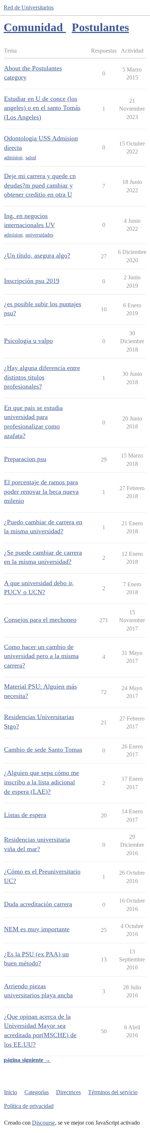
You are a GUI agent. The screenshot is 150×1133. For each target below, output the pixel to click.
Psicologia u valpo (28, 340)
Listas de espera (25, 814)
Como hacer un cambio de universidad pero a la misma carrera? (41, 656)
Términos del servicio (113, 1092)
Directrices (68, 1092)
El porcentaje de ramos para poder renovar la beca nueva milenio (41, 491)
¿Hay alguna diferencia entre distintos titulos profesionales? (42, 377)
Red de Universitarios (29, 7)
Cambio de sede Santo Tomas (43, 749)
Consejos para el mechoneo (40, 619)
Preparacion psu (25, 459)
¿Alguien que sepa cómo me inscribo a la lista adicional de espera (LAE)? (41, 782)
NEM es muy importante (37, 929)
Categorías (36, 1092)
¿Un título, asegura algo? (37, 255)
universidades (39, 235)
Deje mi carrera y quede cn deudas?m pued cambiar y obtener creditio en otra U (40, 185)
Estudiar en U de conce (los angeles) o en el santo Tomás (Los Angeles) (42, 108)
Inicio (10, 1092)
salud (30, 157)
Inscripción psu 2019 (31, 280)
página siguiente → (27, 1060)
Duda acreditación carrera (38, 904)
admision (13, 157)
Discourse (43, 1123)
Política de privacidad (29, 1106)
